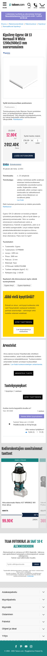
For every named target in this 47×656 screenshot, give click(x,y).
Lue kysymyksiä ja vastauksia (23, 330)
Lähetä (36, 564)
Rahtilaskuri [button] (18, 119)
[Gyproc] (6, 53)
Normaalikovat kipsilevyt (12, 26)
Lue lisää (20, 200)
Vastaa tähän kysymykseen (31, 416)
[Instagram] (31, 646)
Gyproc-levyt (9, 285)
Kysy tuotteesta (23, 322)
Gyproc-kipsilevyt (24, 285)
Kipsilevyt (41, 24)
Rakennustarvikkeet (16, 24)
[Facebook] (16, 646)
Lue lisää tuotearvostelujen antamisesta (26, 364)
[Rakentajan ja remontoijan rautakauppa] (17, 5)
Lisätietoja (30, 576)
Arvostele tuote (23, 373)
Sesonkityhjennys (13, 16)
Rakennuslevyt (30, 24)
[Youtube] (26, 646)
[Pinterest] (21, 646)
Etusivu (4, 24)
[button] (35, 6)
